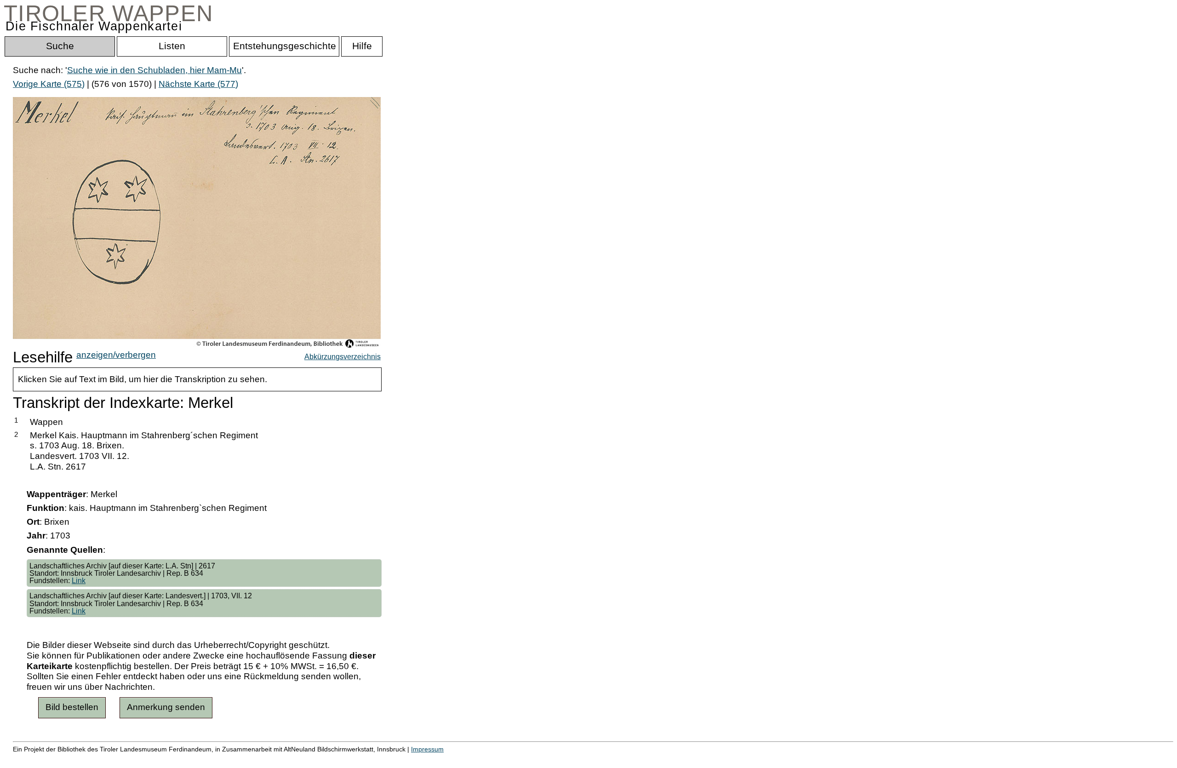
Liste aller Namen (246, 758)
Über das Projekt (399, 758)
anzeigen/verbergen (116, 355)
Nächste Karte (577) (198, 84)
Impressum (427, 749)
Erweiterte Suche (46, 758)
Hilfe (447, 758)
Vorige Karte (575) (49, 84)
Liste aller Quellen (323, 758)
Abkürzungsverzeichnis (342, 356)
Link (79, 580)
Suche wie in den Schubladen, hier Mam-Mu (154, 70)
